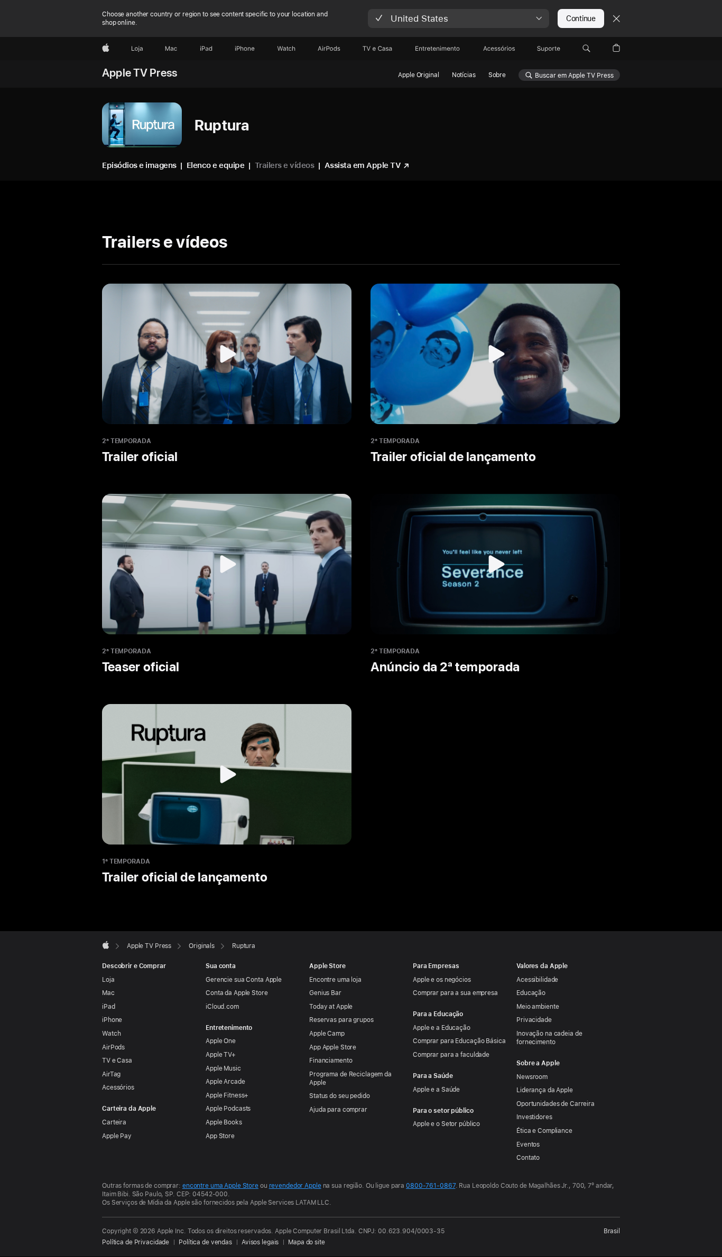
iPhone (112, 1020)
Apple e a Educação (441, 1027)
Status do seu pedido (339, 1096)
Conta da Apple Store (237, 993)
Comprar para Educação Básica (459, 1041)
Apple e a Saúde (436, 1089)
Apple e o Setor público (446, 1124)
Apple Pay (117, 1136)
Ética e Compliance (544, 1130)
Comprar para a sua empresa (455, 993)
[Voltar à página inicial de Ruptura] (142, 124)
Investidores (534, 1117)
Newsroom (532, 1077)
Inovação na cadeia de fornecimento (549, 1038)
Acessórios (118, 1087)
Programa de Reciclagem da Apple (350, 1078)
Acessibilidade (537, 979)
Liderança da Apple (544, 1090)
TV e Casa (117, 1060)
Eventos (528, 1144)
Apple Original (418, 75)
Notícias (464, 75)
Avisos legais (260, 1242)
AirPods (113, 1047)
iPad (108, 1006)
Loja (108, 979)
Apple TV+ (221, 1054)
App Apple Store (332, 1047)
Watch (111, 1033)
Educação (530, 993)
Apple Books (224, 1122)
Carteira (114, 1122)
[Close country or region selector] (616, 18)
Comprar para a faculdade (451, 1054)
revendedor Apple (295, 1185)
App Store (220, 1136)
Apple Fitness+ (227, 1095)
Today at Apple (331, 1006)
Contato (528, 1157)
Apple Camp (327, 1033)
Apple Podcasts (228, 1108)
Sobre (497, 75)
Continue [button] (581, 18)
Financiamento (330, 1060)
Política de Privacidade (135, 1242)
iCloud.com (222, 1006)
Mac (108, 993)
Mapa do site (306, 1242)
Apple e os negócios (442, 979)
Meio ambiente (537, 1006)
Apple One (221, 1041)
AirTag (111, 1074)
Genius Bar (325, 993)
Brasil (612, 1231)
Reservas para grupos (341, 1020)
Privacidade (534, 1020)
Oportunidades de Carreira (555, 1104)
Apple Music (223, 1068)
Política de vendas (205, 1242)
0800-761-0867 (430, 1185)
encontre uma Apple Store (220, 1185)
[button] (458, 18)
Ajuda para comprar (338, 1109)
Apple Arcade (225, 1081)
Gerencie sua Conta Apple (244, 979)
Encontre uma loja (335, 979)
